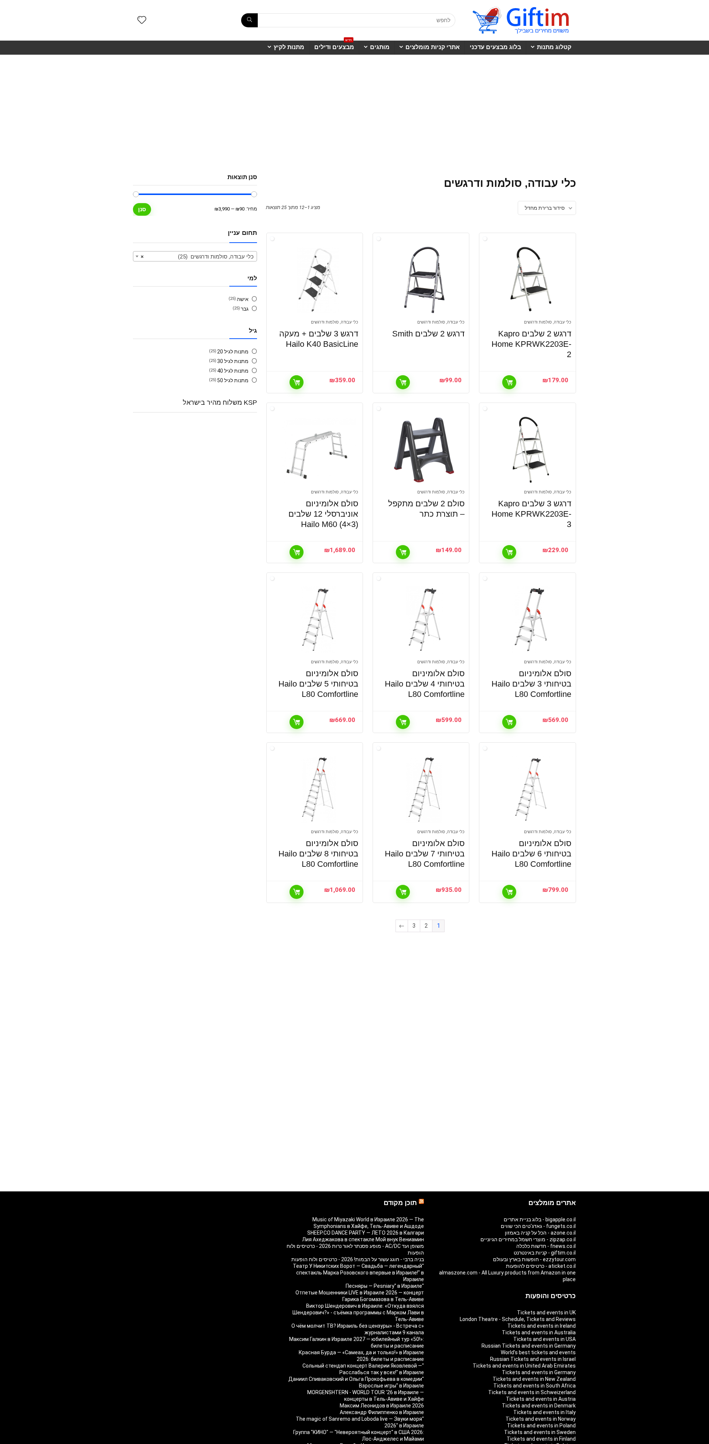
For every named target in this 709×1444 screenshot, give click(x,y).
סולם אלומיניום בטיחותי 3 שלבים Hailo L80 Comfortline (531, 684)
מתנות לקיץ (289, 47)
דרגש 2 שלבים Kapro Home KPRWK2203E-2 (531, 344)
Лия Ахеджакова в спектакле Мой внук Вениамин (363, 1239)
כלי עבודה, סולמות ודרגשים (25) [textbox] (197, 256)
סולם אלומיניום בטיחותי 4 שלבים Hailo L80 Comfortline (425, 684)
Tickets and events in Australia (539, 1332)
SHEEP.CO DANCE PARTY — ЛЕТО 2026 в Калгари (365, 1233)
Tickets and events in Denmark (539, 1406)
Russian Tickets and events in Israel (533, 1359)
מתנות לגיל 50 (233, 380)
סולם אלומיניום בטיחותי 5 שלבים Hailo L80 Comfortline (318, 684)
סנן (142, 209)
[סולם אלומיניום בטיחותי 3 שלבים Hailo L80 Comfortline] (530, 619)
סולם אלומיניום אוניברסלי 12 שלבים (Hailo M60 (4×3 (323, 514)
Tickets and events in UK (546, 1312)
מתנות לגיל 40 (233, 371)
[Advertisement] (354, 110)
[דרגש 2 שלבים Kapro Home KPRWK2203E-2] (530, 280)
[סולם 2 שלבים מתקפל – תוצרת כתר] (424, 450)
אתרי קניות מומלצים (432, 47)
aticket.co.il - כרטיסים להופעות (541, 1266)
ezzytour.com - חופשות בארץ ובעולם (534, 1259)
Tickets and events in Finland (541, 1439)
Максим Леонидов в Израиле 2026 (382, 1406)
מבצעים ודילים (334, 45)
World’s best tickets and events (538, 1352)
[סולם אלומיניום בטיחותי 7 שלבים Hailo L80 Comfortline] (424, 789)
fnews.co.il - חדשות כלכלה (546, 1246)
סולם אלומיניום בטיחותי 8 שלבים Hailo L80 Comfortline (318, 854)
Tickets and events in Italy (544, 1412)
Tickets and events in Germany (539, 1372)
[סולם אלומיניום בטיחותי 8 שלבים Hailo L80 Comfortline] (318, 789)
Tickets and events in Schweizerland (532, 1392)
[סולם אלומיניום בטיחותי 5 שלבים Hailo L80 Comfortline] (318, 619)
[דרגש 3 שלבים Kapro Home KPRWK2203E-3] (530, 450)
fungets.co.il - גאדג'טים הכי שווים (538, 1226)
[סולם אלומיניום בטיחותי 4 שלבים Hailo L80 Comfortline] (424, 619)
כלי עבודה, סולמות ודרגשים (547, 322)
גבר (245, 309)
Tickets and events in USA (544, 1339)
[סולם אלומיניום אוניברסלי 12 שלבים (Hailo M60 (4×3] (318, 450)
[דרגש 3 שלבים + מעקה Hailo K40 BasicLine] (318, 280)
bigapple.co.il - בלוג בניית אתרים (540, 1219)
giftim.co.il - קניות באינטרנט (545, 1253)
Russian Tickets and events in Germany (529, 1346)
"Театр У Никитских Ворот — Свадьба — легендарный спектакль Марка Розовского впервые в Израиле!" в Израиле (358, 1272)
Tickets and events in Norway (541, 1419)
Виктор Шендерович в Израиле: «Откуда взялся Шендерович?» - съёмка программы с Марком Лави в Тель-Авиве (358, 1312)
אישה (243, 299)
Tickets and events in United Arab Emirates (524, 1366)
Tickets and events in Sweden (540, 1432)
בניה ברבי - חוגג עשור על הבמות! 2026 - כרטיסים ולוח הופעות (357, 1259)
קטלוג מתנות (554, 47)
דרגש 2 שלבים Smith (428, 333)
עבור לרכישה (509, 382)
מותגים (380, 47)
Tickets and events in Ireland (541, 1326)
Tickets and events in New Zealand (534, 1379)
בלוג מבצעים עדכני (495, 47)
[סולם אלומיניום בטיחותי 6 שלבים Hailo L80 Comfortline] (530, 789)
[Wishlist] (141, 21)
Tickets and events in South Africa (534, 1386)
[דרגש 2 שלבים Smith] (424, 280)
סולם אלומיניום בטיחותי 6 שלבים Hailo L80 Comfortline (531, 854)
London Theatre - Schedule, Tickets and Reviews (518, 1319)
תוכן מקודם (400, 1203)
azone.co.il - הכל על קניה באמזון (540, 1233)
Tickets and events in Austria (541, 1399)
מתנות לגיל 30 (233, 361)
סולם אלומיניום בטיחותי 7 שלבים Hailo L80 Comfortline (425, 854)
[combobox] (195, 256)
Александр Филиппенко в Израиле (382, 1412)
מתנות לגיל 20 (233, 352)
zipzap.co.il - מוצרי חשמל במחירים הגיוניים (528, 1239)
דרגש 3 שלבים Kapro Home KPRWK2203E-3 (531, 514)
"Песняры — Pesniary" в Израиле (385, 1286)
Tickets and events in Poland (541, 1425)
